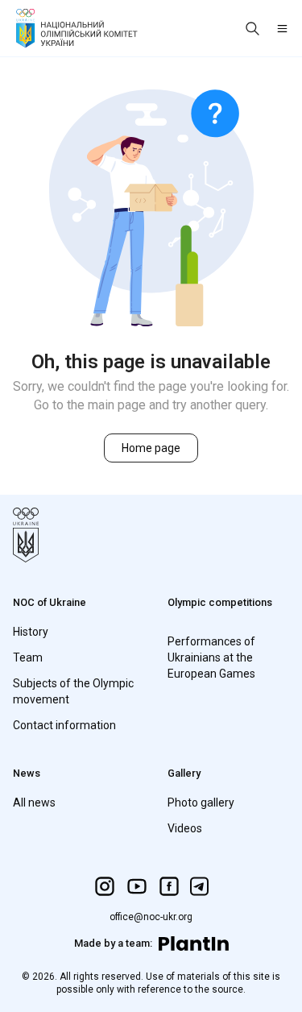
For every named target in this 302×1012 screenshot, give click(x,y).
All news (34, 802)
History (30, 631)
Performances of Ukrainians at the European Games (211, 657)
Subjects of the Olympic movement (73, 691)
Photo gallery (201, 802)
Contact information (64, 725)
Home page (151, 448)
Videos (185, 828)
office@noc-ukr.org (151, 917)
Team (28, 657)
